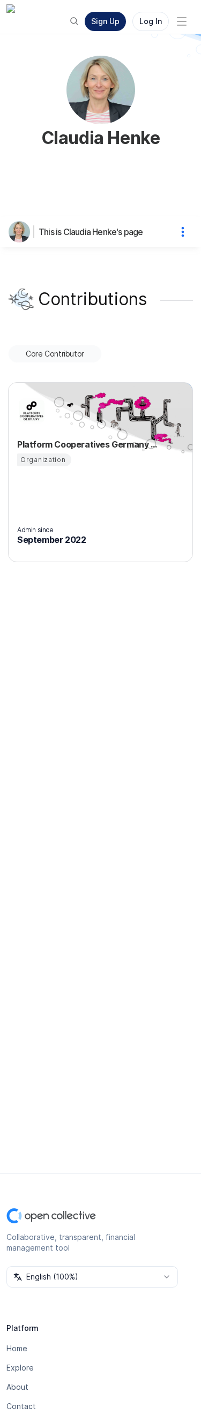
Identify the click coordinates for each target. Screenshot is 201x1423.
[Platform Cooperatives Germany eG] (30, 411)
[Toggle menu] (181, 21)
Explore (20, 1367)
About (17, 1386)
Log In (150, 21)
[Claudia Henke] (21, 232)
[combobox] (92, 1277)
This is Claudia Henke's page (91, 231)
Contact (21, 1406)
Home (16, 1348)
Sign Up (105, 21)
